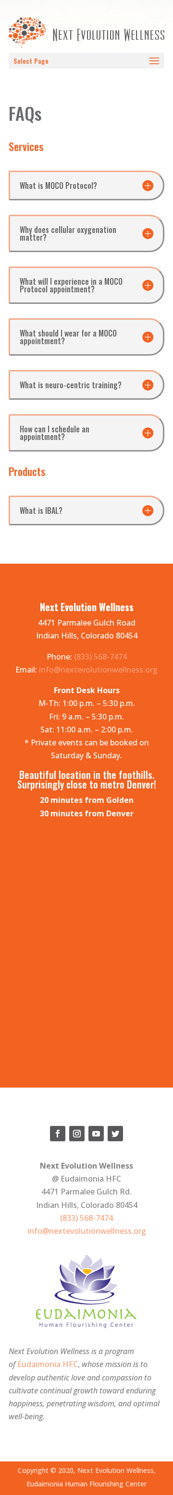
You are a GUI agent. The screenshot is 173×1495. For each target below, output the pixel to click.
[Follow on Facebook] (57, 1133)
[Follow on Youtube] (96, 1133)
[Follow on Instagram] (77, 1133)
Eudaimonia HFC (47, 1364)
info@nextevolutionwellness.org (98, 669)
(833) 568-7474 (100, 656)
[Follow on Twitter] (115, 1133)
